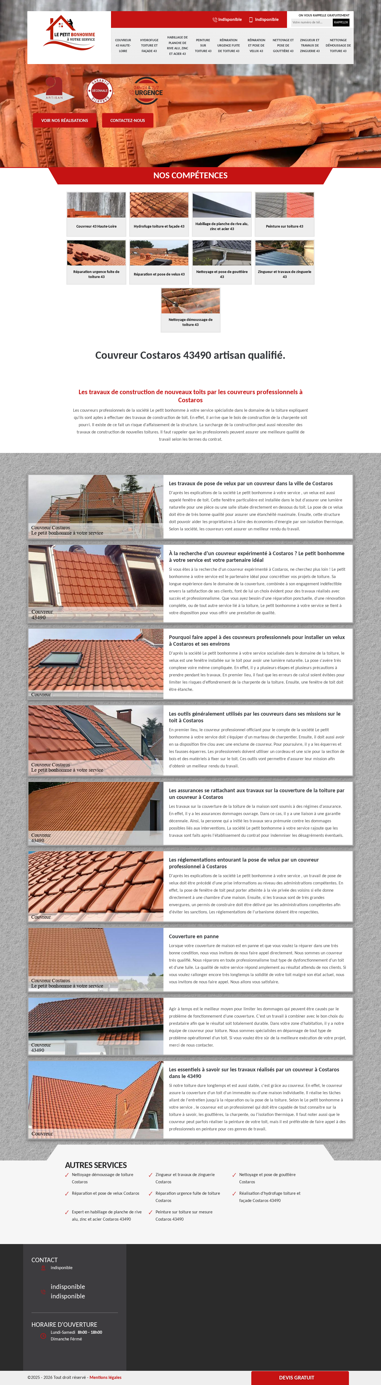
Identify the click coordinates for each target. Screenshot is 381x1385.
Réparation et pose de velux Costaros (105, 1193)
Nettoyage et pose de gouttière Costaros (267, 1178)
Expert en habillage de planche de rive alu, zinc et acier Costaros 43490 (107, 1216)
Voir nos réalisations (64, 121)
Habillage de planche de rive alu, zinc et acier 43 (177, 46)
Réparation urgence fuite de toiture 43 (228, 46)
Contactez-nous (127, 121)
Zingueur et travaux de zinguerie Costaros (185, 1178)
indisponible (230, 20)
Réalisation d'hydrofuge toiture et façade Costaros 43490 (269, 1197)
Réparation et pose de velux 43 (256, 46)
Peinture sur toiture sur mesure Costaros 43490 (184, 1216)
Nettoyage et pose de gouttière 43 (283, 46)
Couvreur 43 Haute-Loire (123, 46)
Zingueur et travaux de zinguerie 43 (310, 46)
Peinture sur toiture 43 (203, 46)
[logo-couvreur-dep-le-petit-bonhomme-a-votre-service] (69, 32)
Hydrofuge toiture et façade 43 (149, 46)
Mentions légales (105, 1378)
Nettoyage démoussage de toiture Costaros (102, 1178)
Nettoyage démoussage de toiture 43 (338, 46)
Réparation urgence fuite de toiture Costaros (188, 1197)
